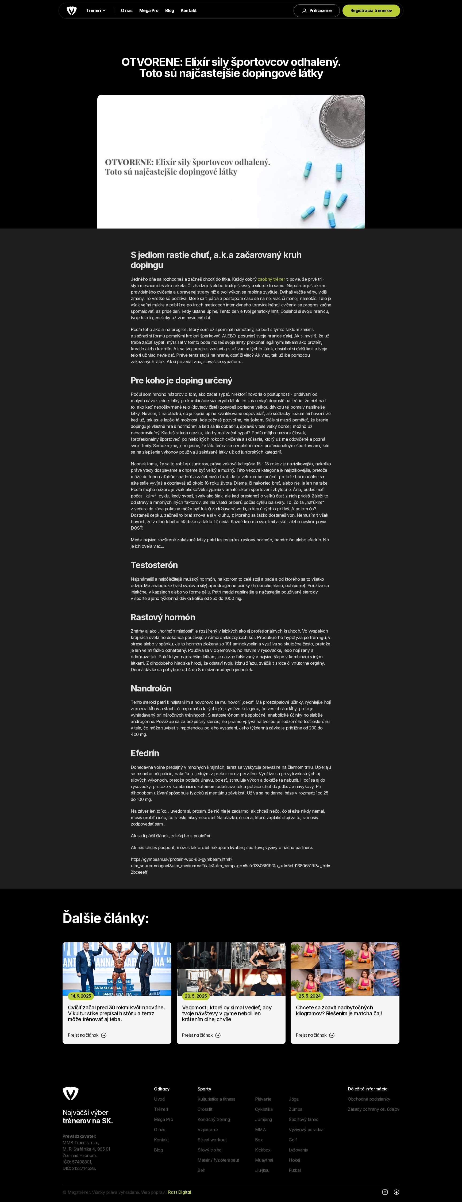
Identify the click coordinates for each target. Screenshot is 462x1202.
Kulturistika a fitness (216, 1098)
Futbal (295, 1170)
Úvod (159, 1098)
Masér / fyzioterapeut (218, 1159)
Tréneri (161, 1109)
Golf (293, 1139)
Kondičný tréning (214, 1119)
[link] (87, 1035)
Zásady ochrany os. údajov (373, 1109)
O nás (127, 10)
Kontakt (189, 10)
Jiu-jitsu (262, 1170)
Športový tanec (303, 1119)
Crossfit (205, 1109)
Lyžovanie (298, 1149)
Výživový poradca (306, 1129)
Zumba (295, 1109)
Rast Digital (179, 1192)
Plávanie (263, 1098)
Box (259, 1139)
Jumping (263, 1119)
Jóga (293, 1098)
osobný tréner (271, 279)
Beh (201, 1170)
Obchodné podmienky (369, 1098)
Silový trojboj (210, 1149)
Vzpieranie (208, 1129)
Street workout (212, 1139)
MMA (260, 1129)
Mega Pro (149, 10)
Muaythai (264, 1159)
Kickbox (263, 1149)
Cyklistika (263, 1109)
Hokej (294, 1159)
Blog (169, 10)
